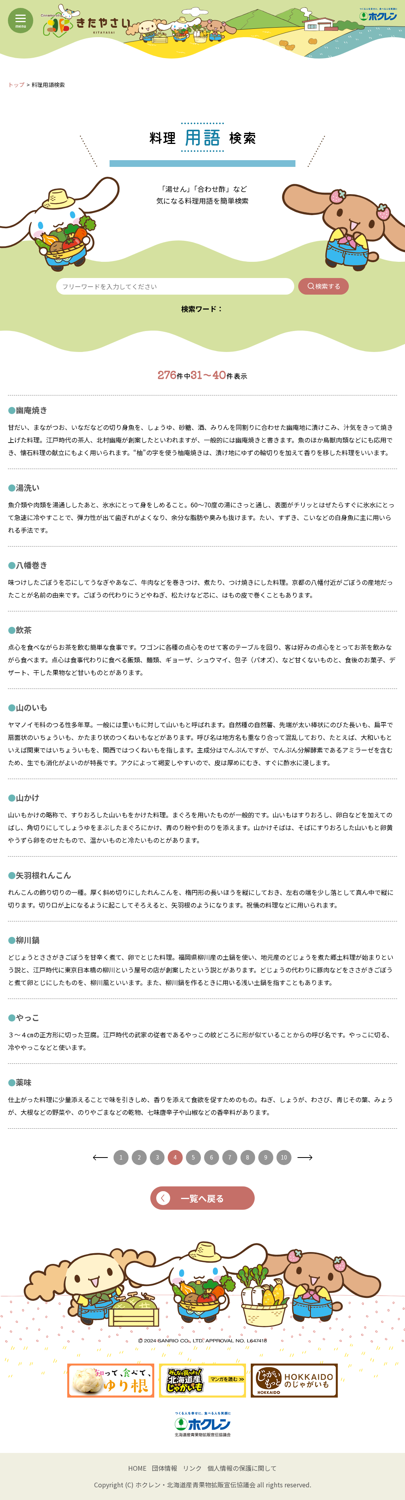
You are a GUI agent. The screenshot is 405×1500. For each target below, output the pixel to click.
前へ (100, 1157)
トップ (16, 85)
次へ (304, 1157)
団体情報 (164, 1468)
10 (284, 1157)
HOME (137, 1468)
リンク (192, 1468)
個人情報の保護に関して (242, 1468)
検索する (328, 286)
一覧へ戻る (202, 1198)
